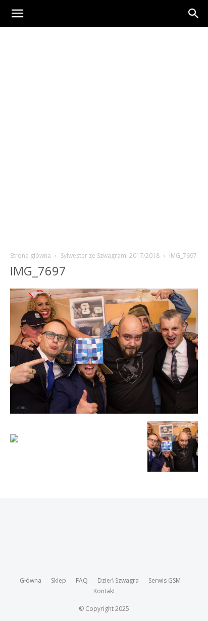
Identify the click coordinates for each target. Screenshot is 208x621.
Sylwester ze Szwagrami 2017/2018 (110, 255)
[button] (17, 13)
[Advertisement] (104, 136)
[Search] (194, 13)
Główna (30, 580)
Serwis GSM (164, 580)
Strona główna (30, 255)
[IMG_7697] (104, 411)
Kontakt (104, 591)
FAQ (82, 580)
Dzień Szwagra (118, 580)
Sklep (58, 580)
